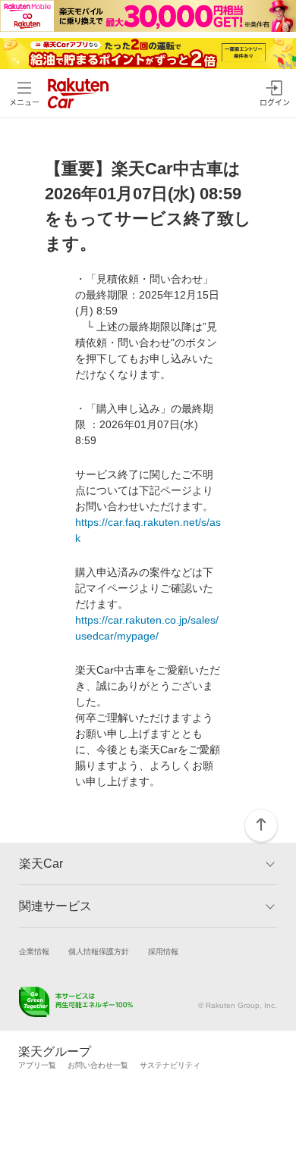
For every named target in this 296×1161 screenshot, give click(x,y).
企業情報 (34, 951)
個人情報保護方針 (98, 951)
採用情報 (163, 951)
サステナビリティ (170, 1065)
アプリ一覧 (37, 1065)
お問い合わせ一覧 (98, 1065)
